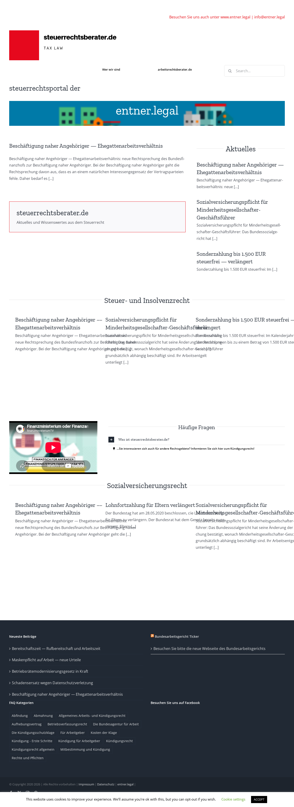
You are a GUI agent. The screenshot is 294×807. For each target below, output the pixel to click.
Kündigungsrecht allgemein (33, 749)
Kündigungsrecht (119, 741)
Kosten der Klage (104, 732)
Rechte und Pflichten (28, 758)
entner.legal (147, 110)
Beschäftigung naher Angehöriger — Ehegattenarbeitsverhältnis (86, 145)
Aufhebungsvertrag (27, 724)
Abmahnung (43, 715)
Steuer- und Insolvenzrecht (147, 300)
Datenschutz (105, 784)
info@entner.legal (269, 17)
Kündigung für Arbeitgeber (79, 741)
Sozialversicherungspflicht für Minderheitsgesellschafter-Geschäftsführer (232, 209)
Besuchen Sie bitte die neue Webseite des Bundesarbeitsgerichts (209, 648)
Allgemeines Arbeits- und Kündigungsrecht (92, 715)
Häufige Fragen (196, 427)
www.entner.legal (235, 17)
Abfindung (20, 715)
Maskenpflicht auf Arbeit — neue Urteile (46, 659)
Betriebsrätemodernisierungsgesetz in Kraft (50, 671)
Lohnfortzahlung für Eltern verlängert (150, 505)
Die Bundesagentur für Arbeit (116, 724)
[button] (196, 439)
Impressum (86, 784)
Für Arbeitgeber (72, 732)
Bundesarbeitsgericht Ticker (177, 636)
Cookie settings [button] (233, 799)
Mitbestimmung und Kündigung (85, 749)
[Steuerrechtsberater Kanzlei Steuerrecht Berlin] (66, 31)
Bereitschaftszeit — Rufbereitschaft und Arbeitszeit (56, 648)
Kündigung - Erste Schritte (32, 741)
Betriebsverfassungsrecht (67, 724)
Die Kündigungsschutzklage (33, 732)
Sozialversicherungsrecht (147, 485)
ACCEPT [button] (259, 799)
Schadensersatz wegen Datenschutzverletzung (52, 682)
